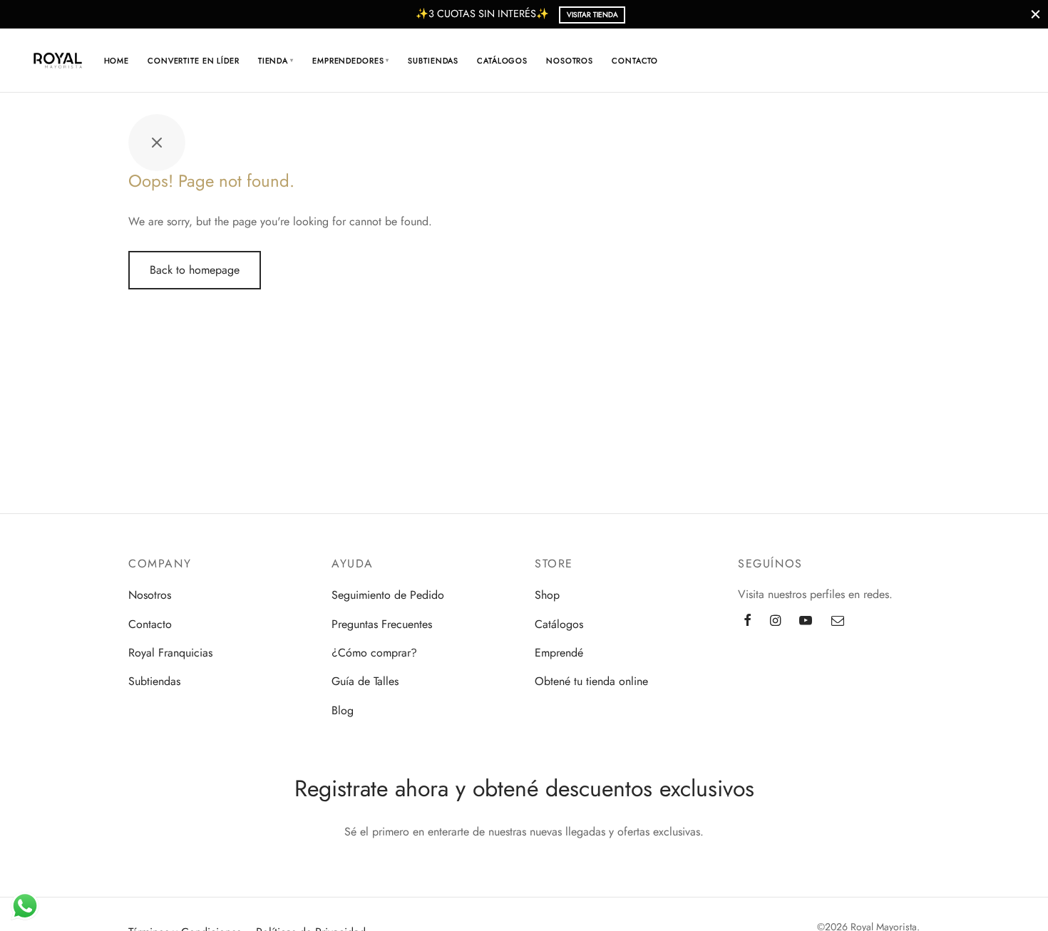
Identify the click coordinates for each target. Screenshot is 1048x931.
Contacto (635, 60)
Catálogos (502, 60)
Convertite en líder (194, 60)
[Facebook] (747, 622)
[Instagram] (775, 622)
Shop (547, 595)
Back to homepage (195, 270)
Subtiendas (433, 60)
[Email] (838, 622)
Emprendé (559, 652)
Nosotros (569, 60)
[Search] (926, 60)
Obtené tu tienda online (591, 681)
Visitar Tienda (592, 14)
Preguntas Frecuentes (382, 624)
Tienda (276, 60)
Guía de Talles (365, 681)
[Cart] (960, 60)
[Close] (1035, 14)
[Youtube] (805, 622)
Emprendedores (350, 60)
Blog (343, 710)
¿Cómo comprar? (374, 652)
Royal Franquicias (170, 652)
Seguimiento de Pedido (388, 595)
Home (117, 60)
